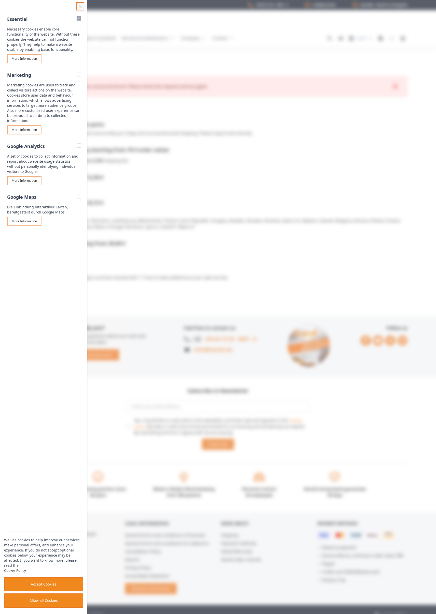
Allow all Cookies (44, 600)
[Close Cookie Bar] (80, 6)
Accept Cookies (43, 584)
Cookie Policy (15, 570)
